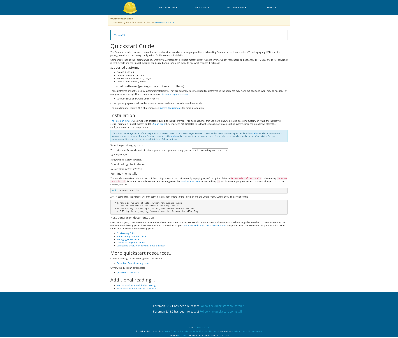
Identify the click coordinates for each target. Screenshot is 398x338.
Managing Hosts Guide (128, 239)
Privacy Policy (203, 327)
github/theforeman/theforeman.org (247, 331)
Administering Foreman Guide (131, 236)
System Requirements (171, 107)
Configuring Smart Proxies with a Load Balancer (141, 245)
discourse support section (175, 93)
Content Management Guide (131, 242)
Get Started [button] (167, 7)
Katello (254, 133)
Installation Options (190, 181)
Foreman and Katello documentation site (205, 225)
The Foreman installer (121, 120)
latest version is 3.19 (164, 22)
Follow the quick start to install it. (222, 306)
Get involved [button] (236, 7)
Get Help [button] (201, 7)
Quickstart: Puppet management (133, 263)
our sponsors (182, 335)
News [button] (270, 7)
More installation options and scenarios (136, 288)
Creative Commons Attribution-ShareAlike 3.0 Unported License (190, 331)
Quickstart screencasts (128, 272)
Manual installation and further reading (136, 285)
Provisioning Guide (126, 233)
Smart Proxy (159, 123)
